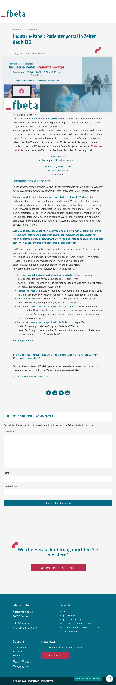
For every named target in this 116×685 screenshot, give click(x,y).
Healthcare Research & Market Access (80, 627)
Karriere (17, 651)
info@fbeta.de (21, 623)
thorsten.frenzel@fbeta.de (34, 376)
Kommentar (10, 431)
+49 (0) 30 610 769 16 (25, 627)
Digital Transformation (32, 29)
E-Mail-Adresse (12, 486)
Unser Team (19, 647)
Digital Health (67, 615)
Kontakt (17, 655)
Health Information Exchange (75, 623)
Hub (62, 611)
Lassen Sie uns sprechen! (58, 568)
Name (7, 472)
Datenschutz (47, 680)
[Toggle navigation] (111, 16)
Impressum (33, 680)
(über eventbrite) (32, 180)
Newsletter (55, 655)
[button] (48, 392)
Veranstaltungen (69, 631)
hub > (16, 29)
